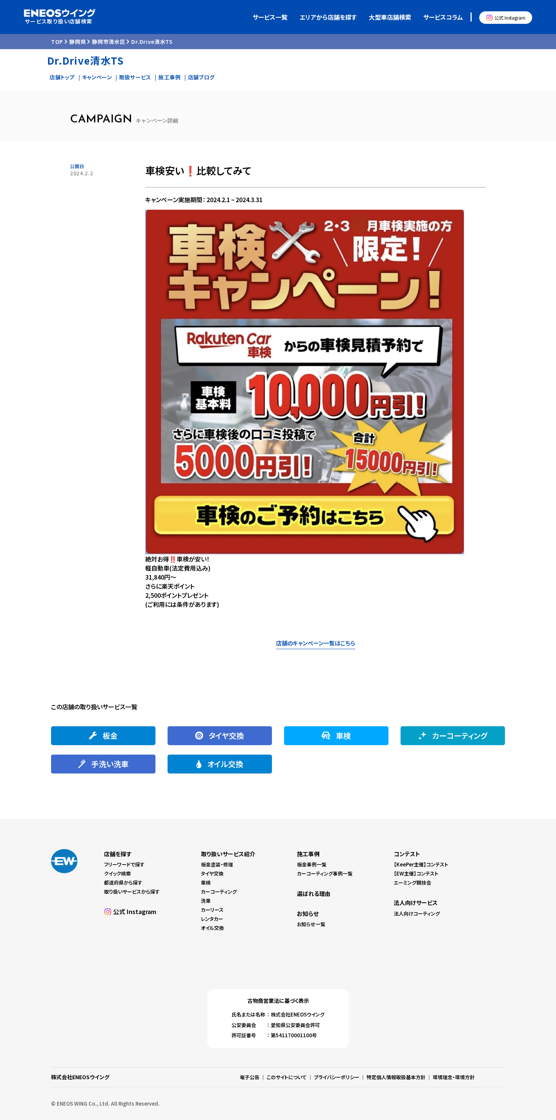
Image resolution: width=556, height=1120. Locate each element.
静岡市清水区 (108, 41)
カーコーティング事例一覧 (325, 873)
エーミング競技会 (412, 882)
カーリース (212, 909)
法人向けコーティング (417, 913)
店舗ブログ (201, 77)
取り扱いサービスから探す (132, 891)
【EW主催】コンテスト (416, 873)
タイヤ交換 (212, 873)
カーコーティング (219, 891)
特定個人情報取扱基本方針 (396, 1077)
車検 (206, 882)
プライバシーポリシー (336, 1077)
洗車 (206, 900)
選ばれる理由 (314, 893)
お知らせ (307, 913)
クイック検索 (117, 873)
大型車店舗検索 (390, 17)
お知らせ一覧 (311, 924)
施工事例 (169, 77)
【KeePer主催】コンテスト (421, 864)
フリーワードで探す (124, 864)
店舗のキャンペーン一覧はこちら (315, 643)
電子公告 (249, 1077)
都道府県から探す (123, 882)
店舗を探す (117, 854)
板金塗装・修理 (217, 864)
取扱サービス (135, 77)
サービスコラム (443, 17)
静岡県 (77, 41)
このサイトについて (287, 1077)
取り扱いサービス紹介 (228, 854)
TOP (57, 41)
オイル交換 (212, 927)
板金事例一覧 (311, 864)
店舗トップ (62, 77)
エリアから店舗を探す (328, 17)
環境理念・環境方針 (454, 1077)
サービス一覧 (270, 17)
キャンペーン (97, 77)
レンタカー (212, 918)
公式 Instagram (509, 17)
